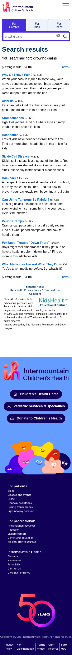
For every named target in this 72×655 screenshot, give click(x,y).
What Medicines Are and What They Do (30, 264)
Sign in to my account (21, 511)
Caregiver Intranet (19, 572)
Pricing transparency (20, 507)
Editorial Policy (35, 286)
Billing (11, 499)
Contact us (14, 568)
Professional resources (22, 525)
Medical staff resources (22, 542)
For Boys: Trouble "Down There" (26, 242)
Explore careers (17, 534)
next (65, 67)
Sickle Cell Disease (16, 156)
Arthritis (8, 101)
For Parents (14, 25)
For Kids (37, 25)
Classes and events (19, 495)
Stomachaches (13, 118)
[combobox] (32, 36)
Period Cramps (13, 221)
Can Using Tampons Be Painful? (25, 199)
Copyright (35, 294)
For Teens (59, 25)
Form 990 (14, 564)
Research (13, 529)
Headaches (10, 135)
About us (13, 556)
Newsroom (14, 560)
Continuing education (21, 538)
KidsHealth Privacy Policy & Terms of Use (35, 290)
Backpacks (10, 178)
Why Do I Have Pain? (17, 74)
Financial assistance (20, 503)
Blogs (11, 491)
